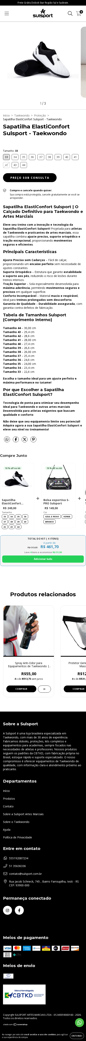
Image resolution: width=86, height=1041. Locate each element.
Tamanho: (10, 150)
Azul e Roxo (52, 517)
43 (11, 527)
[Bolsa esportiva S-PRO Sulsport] (58, 481)
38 (11, 522)
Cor (45, 512)
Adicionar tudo (43, 558)
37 (5, 522)
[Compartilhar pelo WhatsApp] (7, 439)
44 (18, 527)
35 (18, 517)
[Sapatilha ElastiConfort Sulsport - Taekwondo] (17, 481)
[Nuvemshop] (15, 1025)
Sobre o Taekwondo (16, 822)
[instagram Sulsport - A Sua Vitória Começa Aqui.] (7, 910)
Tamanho (7, 512)
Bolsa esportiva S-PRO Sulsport (56, 501)
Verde (66, 517)
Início (6, 115)
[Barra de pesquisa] (70, 13)
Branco (49, 522)
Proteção (40, 115)
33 (5, 517)
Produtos (9, 798)
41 (5, 527)
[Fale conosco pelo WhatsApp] (79, 1022)
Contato (8, 806)
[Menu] (6, 13)
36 (25, 517)
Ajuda (6, 829)
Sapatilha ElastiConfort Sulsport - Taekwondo (11, 501)
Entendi (77, 1035)
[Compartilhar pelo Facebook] (16, 441)
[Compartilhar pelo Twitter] (25, 441)
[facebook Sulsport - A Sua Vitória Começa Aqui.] (19, 910)
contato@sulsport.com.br (25, 874)
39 (18, 522)
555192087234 (18, 858)
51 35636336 (17, 866)
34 (11, 517)
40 (25, 522)
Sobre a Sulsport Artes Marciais (23, 814)
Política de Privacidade (17, 837)
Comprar (21, 689)
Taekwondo (22, 115)
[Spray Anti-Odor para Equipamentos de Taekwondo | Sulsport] (44, 689)
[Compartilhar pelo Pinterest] (33, 441)
